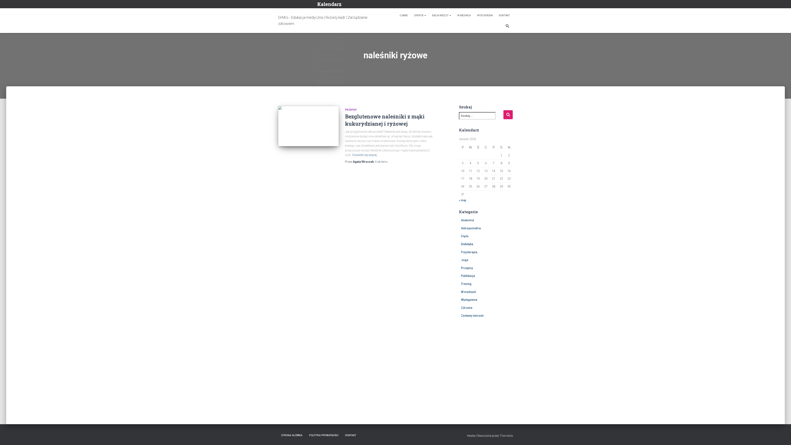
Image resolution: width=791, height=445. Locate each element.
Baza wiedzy (440, 15)
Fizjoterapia (469, 252)
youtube (511, 4)
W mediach (464, 15)
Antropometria (471, 228)
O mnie (404, 15)
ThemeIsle (506, 435)
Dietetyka (467, 244)
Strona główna (291, 435)
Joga (464, 260)
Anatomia (467, 220)
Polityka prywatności (323, 435)
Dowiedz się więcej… (365, 155)
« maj (462, 200)
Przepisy (351, 109)
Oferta (419, 15)
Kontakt (504, 15)
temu (381, 161)
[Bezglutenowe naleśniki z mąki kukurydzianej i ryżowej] (308, 126)
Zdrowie (466, 307)
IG (506, 4)
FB (501, 4)
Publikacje (468, 276)
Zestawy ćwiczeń (472, 315)
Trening (466, 284)
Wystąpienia (485, 15)
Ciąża (464, 236)
